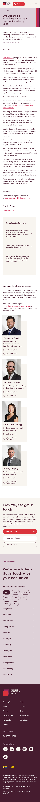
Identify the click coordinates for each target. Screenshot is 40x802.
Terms (5, 706)
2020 (7, 11)
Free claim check (12, 531)
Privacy (5, 711)
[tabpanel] (20, 642)
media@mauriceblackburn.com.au (17, 306)
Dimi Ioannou (8, 58)
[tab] (6, 592)
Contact (23, 706)
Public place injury (9, 210)
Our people (6, 702)
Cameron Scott (11, 338)
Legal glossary (8, 715)
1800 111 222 (11, 736)
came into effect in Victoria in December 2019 (18, 106)
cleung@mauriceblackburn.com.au (17, 198)
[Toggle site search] (29, 3)
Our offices (23, 720)
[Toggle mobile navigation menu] (36, 3)
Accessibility (7, 720)
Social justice (24, 715)
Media (22, 702)
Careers (5, 724)
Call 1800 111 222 (11, 545)
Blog (21, 711)
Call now (20, 4)
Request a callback (13, 538)
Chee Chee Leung (12, 424)
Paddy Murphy (10, 468)
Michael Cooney (11, 382)
